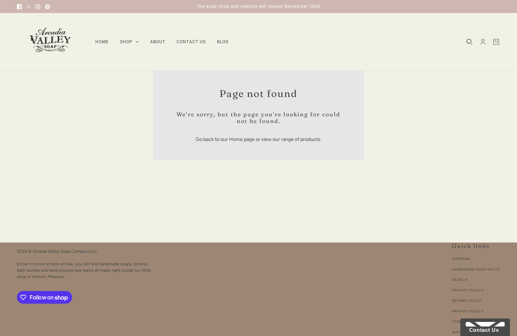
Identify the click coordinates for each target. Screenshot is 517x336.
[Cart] (496, 42)
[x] (28, 7)
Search (460, 280)
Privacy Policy (468, 290)
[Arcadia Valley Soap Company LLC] (50, 41)
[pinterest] (47, 7)
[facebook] (19, 7)
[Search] (469, 42)
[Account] (483, 42)
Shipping (461, 259)
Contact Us (482, 330)
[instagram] (38, 7)
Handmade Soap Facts (476, 269)
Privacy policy (468, 311)
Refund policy (467, 301)
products (310, 139)
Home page (242, 139)
